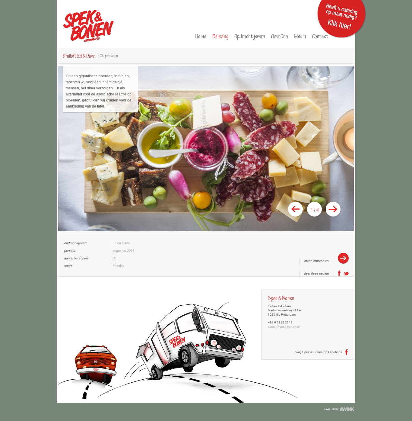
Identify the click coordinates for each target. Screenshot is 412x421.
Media (300, 36)
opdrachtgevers (249, 36)
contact (320, 36)
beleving (220, 36)
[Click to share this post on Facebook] (339, 275)
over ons (279, 36)
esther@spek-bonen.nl (283, 326)
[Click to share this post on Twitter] (346, 275)
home (200, 36)
